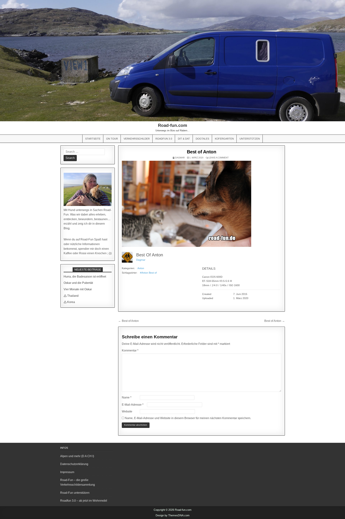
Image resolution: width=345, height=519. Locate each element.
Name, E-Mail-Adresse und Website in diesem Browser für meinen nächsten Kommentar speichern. (188, 418)
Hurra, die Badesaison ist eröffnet (85, 276)
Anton (140, 268)
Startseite (92, 138)
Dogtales (202, 138)
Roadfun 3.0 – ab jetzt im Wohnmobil (83, 500)
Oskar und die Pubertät (78, 282)
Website (127, 411)
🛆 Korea (69, 302)
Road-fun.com (172, 125)
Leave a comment (218, 157)
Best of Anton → (274, 320)
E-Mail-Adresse (132, 404)
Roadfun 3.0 (163, 138)
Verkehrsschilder (137, 138)
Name (126, 397)
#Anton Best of (148, 272)
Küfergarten (224, 138)
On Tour (112, 138)
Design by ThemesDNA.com (173, 515)
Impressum (67, 472)
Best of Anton (201, 151)
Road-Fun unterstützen (74, 492)
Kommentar (130, 350)
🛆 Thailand (71, 295)
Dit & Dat (184, 138)
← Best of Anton (128, 320)
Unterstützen (250, 138)
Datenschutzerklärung (74, 464)
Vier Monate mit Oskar (78, 289)
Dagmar (180, 157)
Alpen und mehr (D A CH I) (77, 456)
